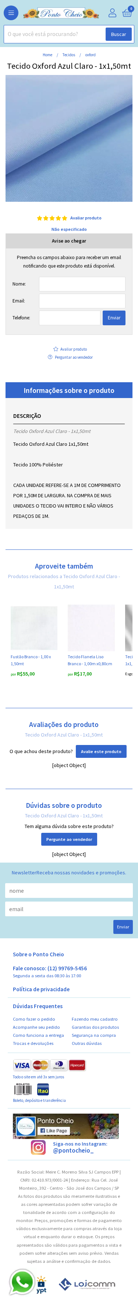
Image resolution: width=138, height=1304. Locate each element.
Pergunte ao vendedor (69, 839)
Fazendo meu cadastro (95, 1019)
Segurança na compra (94, 1035)
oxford (90, 54)
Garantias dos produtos (95, 1027)
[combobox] (69, 34)
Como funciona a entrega (38, 1035)
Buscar (118, 34)
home (48, 54)
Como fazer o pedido (34, 1019)
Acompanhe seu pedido (36, 1027)
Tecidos (69, 54)
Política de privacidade (41, 989)
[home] (49, 13)
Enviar (114, 318)
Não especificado (69, 229)
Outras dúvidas (87, 1043)
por (14, 674)
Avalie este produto (101, 751)
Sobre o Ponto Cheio (38, 954)
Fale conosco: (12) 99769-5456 (50, 972)
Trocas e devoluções (33, 1043)
